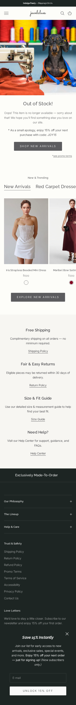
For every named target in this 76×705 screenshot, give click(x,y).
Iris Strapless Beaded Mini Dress (26, 270)
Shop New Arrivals (38, 146)
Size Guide (38, 419)
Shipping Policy (38, 351)
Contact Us (11, 598)
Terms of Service (15, 578)
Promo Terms (12, 571)
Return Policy (38, 385)
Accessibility (12, 584)
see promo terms (62, 155)
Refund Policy (13, 565)
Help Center (38, 453)
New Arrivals (17, 186)
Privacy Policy (13, 591)
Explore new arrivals (38, 297)
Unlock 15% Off (38, 690)
